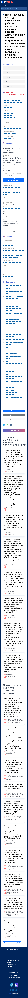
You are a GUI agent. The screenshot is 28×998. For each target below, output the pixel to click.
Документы (9, 81)
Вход (5, 5)
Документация (14, 415)
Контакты (9, 77)
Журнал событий (14, 419)
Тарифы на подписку (13, 960)
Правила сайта (11, 964)
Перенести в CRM (14, 430)
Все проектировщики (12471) (12, 943)
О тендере (9, 72)
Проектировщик (11, 68)
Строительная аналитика (13, 953)
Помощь (9, 966)
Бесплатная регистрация (13, 5)
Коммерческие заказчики (13, 949)
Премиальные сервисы (12, 955)
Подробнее (14, 411)
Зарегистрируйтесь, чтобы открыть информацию (13, 179)
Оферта (9, 962)
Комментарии (10, 86)
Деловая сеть (10, 957)
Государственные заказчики (14, 951)
